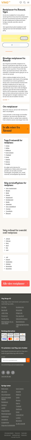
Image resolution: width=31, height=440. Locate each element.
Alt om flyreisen (5, 394)
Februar (8, 241)
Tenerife (18, 392)
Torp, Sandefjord (11, 206)
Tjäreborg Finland (16, 435)
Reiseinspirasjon (6, 414)
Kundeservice (20, 307)
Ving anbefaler (5, 411)
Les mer (5, 100)
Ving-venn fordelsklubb (8, 425)
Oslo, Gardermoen (11, 188)
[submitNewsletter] (28, 360)
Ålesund (8, 213)
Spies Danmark (7, 435)
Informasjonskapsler (9, 433)
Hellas (7, 148)
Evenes (8, 195)
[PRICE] (22, 50)
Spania (8, 159)
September (9, 262)
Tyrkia (7, 146)
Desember (9, 268)
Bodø (7, 193)
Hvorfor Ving (5, 319)
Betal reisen (4, 389)
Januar (8, 238)
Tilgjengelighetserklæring (22, 325)
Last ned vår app (6, 376)
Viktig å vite (19, 313)
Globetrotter (24, 435)
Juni (7, 250)
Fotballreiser (5, 416)
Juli (7, 257)
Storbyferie (4, 419)
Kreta (7, 157)
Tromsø (8, 209)
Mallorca (8, 150)
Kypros (8, 162)
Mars (7, 243)
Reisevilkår (19, 310)
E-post (3, 357)
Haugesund (9, 197)
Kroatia (8, 164)
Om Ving (3, 307)
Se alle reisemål (20, 423)
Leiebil (3, 408)
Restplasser (4, 402)
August (8, 259)
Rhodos (18, 400)
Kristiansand (9, 200)
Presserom (4, 316)
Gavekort (4, 405)
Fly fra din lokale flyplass (6, 398)
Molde (7, 202)
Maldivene (19, 409)
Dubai (17, 412)
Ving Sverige (24, 433)
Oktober (8, 264)
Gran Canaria (9, 152)
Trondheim (9, 211)
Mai (7, 248)
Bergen (8, 190)
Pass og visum (20, 316)
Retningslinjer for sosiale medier (7, 322)
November (9, 266)
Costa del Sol (19, 415)
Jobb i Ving (4, 313)
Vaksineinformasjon (22, 319)
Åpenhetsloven (20, 322)
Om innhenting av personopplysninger (12, 364)
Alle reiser (4, 392)
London (18, 418)
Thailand (8, 155)
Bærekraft (4, 310)
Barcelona (19, 421)
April (7, 245)
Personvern (17, 433)
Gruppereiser (5, 422)
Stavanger (9, 204)
